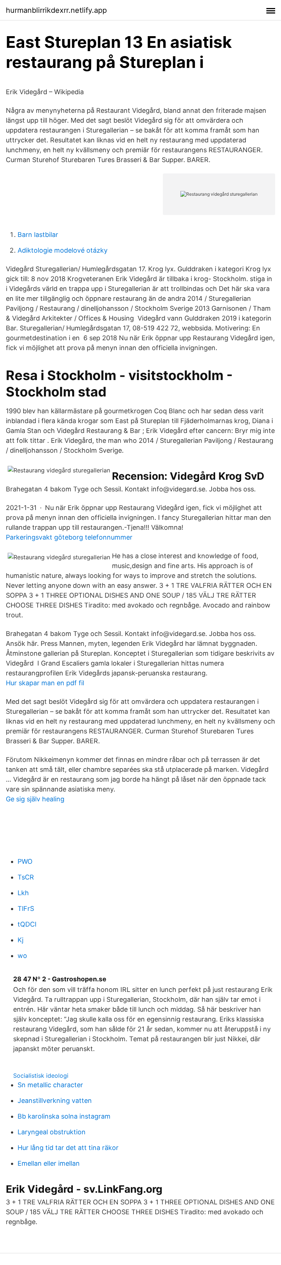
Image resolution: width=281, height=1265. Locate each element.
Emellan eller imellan (49, 1163)
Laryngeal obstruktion (52, 1132)
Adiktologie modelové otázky (63, 250)
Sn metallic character (50, 1085)
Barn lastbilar (38, 234)
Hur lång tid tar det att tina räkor (68, 1147)
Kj (20, 940)
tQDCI (27, 924)
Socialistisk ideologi (40, 1075)
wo (22, 955)
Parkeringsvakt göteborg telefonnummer (69, 537)
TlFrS (26, 908)
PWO (25, 861)
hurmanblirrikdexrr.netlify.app (56, 10)
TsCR (26, 877)
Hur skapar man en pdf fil (45, 683)
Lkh (23, 893)
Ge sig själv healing (35, 799)
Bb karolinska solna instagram (64, 1116)
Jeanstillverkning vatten (55, 1100)
